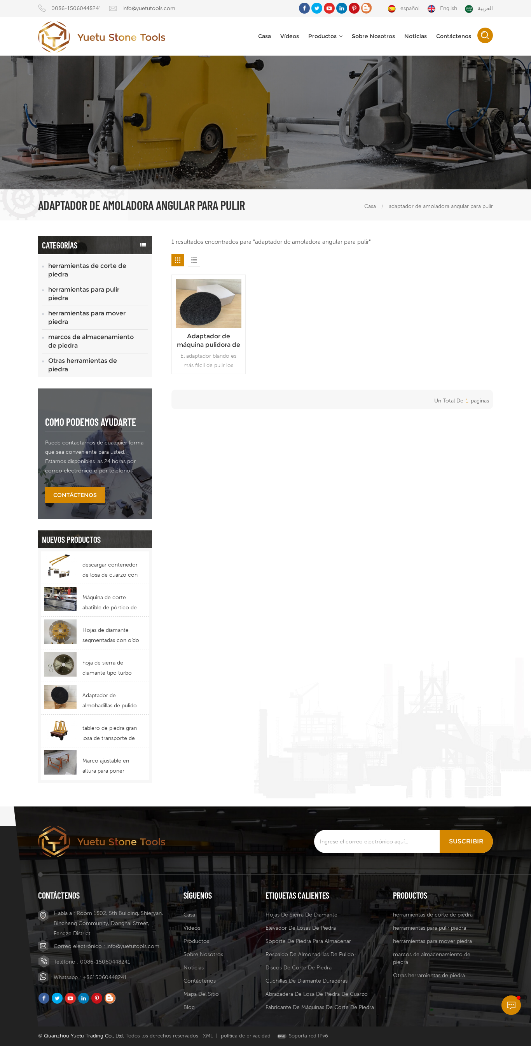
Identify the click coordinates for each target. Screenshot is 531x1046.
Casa (264, 36)
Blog (189, 1007)
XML (208, 1036)
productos (322, 36)
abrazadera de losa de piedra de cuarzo (317, 994)
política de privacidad (246, 1036)
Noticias (415, 36)
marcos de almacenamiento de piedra (91, 341)
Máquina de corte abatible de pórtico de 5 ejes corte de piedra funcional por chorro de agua (109, 603)
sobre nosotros (373, 36)
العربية (485, 8)
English (448, 8)
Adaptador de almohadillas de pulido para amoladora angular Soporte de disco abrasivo (109, 701)
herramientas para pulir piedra (83, 294)
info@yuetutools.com (148, 8)
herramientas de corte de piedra (87, 270)
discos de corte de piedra (299, 967)
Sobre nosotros (203, 954)
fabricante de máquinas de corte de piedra (320, 1007)
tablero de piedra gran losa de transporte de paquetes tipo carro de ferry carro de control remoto (110, 734)
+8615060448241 (104, 977)
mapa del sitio (201, 994)
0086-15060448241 (76, 8)
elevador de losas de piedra (301, 928)
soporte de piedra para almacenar (308, 941)
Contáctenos (453, 36)
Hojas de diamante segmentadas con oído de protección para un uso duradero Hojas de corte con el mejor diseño (110, 636)
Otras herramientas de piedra (82, 365)
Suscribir (466, 841)
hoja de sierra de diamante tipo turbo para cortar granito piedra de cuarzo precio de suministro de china (107, 668)
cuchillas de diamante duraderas (307, 981)
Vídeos (289, 36)
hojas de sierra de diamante (301, 914)
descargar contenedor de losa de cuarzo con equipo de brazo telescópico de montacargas (110, 570)
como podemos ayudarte (90, 422)
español (409, 8)
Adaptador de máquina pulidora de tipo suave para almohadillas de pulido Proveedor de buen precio (208, 340)
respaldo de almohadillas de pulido (310, 954)
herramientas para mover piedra (87, 317)
